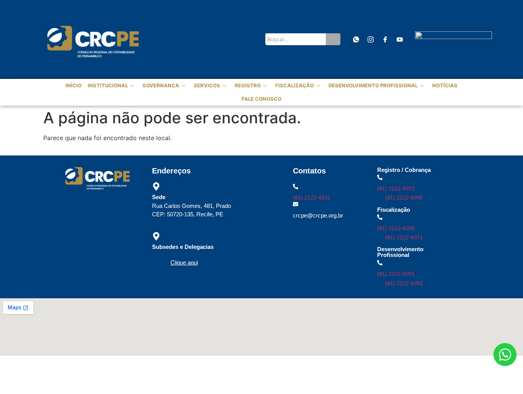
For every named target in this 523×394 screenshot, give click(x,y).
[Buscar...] (333, 39)
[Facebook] (385, 39)
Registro (248, 85)
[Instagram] (370, 39)
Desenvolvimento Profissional (373, 85)
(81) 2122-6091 (396, 274)
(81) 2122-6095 (404, 198)
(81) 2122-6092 (404, 283)
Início (73, 85)
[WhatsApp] (356, 39)
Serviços (207, 85)
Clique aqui (184, 262)
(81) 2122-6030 (396, 228)
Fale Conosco (261, 99)
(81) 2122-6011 (311, 198)
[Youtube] (399, 39)
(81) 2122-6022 (396, 188)
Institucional (108, 85)
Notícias (445, 85)
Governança (160, 85)
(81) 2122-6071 (404, 237)
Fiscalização (294, 85)
